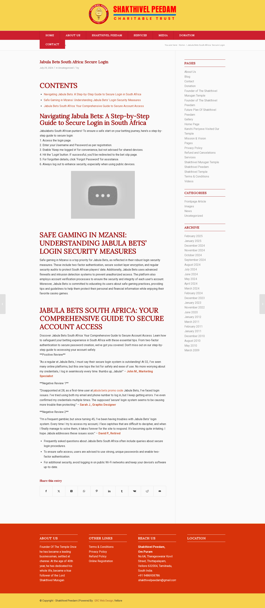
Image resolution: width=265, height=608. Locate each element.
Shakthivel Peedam (196, 167)
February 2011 (193, 326)
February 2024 (193, 293)
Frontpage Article (195, 201)
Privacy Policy (193, 148)
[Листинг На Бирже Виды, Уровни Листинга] (3, 304)
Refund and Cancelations (200, 152)
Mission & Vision (195, 138)
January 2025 (192, 241)
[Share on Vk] (134, 491)
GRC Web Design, (104, 600)
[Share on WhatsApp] (84, 491)
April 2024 (190, 283)
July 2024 (190, 269)
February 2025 (193, 236)
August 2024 (192, 264)
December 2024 (194, 245)
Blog (187, 76)
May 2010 (190, 345)
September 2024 (195, 260)
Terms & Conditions (196, 176)
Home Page (191, 124)
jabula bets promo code (108, 390)
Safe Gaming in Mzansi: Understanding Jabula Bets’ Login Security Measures (92, 100)
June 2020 (191, 312)
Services (190, 157)
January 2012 (192, 317)
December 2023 (194, 298)
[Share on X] (59, 491)
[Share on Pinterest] (96, 491)
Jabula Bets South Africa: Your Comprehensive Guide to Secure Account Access (94, 106)
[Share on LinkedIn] (109, 491)
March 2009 (191, 350)
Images (189, 206)
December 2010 (194, 336)
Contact (189, 81)
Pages (188, 143)
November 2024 (194, 250)
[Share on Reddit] (147, 491)
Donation (190, 86)
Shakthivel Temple (195, 171)
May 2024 (190, 279)
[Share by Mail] (160, 491)
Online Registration (101, 561)
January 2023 (192, 302)
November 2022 (194, 307)
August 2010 (192, 340)
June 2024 (191, 274)
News (188, 211)
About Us (190, 72)
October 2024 (193, 255)
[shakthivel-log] (132, 15)
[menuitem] (50, 35)
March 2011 (191, 322)
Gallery (188, 119)
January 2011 (192, 331)
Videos (188, 181)
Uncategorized (66, 67)
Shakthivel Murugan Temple (201, 162)
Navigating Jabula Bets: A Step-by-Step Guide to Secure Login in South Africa (92, 94)
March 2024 (191, 288)
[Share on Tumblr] (122, 491)
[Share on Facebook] (46, 491)
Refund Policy (98, 556)
